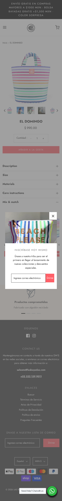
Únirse (50, 278)
